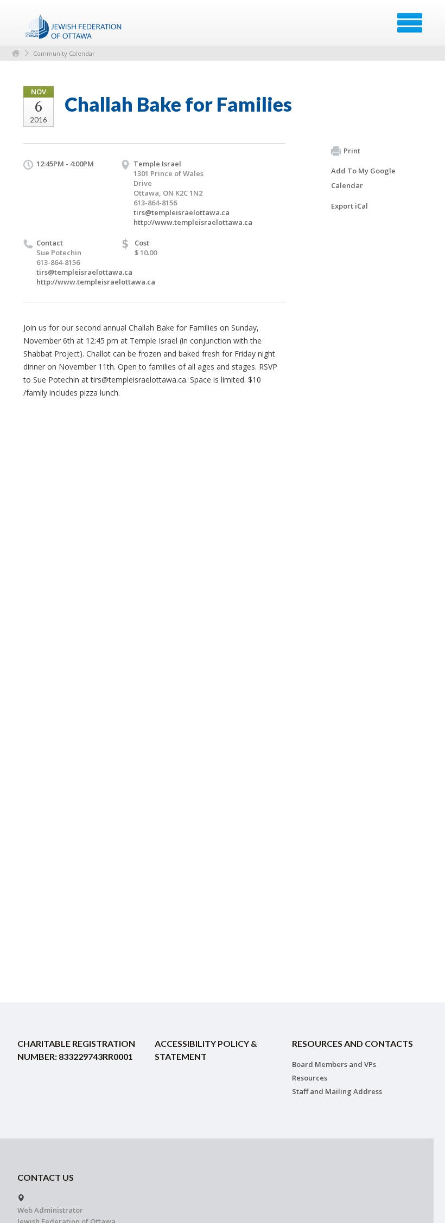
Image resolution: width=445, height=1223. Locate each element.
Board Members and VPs (334, 1064)
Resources (309, 1078)
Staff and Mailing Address (337, 1091)
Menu (409, 23)
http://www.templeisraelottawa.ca (193, 222)
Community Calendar (64, 53)
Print (352, 151)
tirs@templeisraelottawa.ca (182, 212)
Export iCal (349, 206)
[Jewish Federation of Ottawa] (74, 26)
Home (16, 53)
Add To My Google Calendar (363, 178)
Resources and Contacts (352, 1043)
